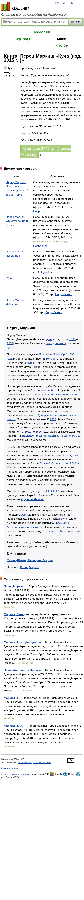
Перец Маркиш (29, 567)
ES (71, 3)
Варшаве (28, 435)
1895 (72, 339)
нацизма (72, 455)
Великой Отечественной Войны (60, 463)
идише (11, 347)
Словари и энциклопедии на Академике (33, 14)
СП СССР (52, 491)
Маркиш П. (11, 697)
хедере (31, 362)
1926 (39, 431)
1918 (53, 419)
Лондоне (65, 435)
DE (64, 3)
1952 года (63, 531)
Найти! (75, 21)
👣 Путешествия (9, 768)
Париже (53, 435)
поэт (49, 343)
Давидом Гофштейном (52, 415)
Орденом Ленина (32, 499)
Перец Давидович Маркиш (22, 669)
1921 (28, 431)
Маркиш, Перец (14, 614)
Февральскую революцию (60, 394)
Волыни (50, 358)
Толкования (42, 32)
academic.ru (15, 6)
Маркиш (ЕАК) (13, 725)
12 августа (49, 531)
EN (57, 3)
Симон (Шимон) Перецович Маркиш (30, 560)
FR (78, 3)
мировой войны (46, 390)
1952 (10, 343)
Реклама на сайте (42, 762)
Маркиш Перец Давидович (22, 642)
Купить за (45, 151)
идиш (49, 339)
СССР (21, 514)
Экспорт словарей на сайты (15, 774)
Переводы (22, 39)
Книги (61, 39)
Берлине (40, 435)
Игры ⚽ (61, 45)
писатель (60, 343)
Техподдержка (25, 762)
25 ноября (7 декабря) (52, 354)
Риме (75, 435)
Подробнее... (41, 211)
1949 (64, 518)
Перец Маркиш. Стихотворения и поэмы (17, 221)
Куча (9, 277)
